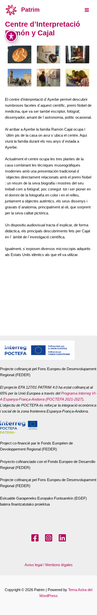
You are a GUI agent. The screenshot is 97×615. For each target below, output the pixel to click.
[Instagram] (49, 538)
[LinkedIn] (62, 538)
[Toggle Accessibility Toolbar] (11, 36)
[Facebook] (35, 538)
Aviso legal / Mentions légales (49, 565)
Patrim (30, 9)
